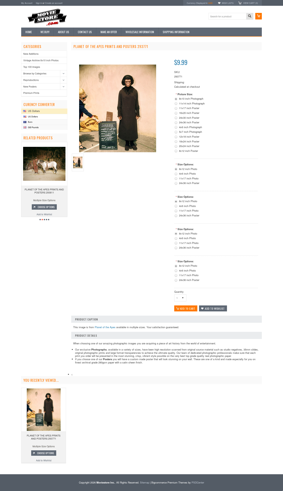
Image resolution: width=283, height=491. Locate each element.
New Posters (30, 86)
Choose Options (30, 207)
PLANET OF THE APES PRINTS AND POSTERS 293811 (29, 191)
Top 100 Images (31, 66)
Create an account (53, 2)
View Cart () (250, 2)
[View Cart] (258, 16)
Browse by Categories (34, 73)
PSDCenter (198, 482)
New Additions (31, 53)
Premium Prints (31, 92)
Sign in (39, 2)
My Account (26, 2)
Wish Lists (228, 2)
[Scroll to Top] (0, 468)
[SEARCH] (249, 16)
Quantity (179, 291)
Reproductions (31, 80)
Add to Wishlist (29, 214)
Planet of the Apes (105, 327)
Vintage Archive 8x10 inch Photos (41, 60)
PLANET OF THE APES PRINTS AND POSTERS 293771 (43, 437)
